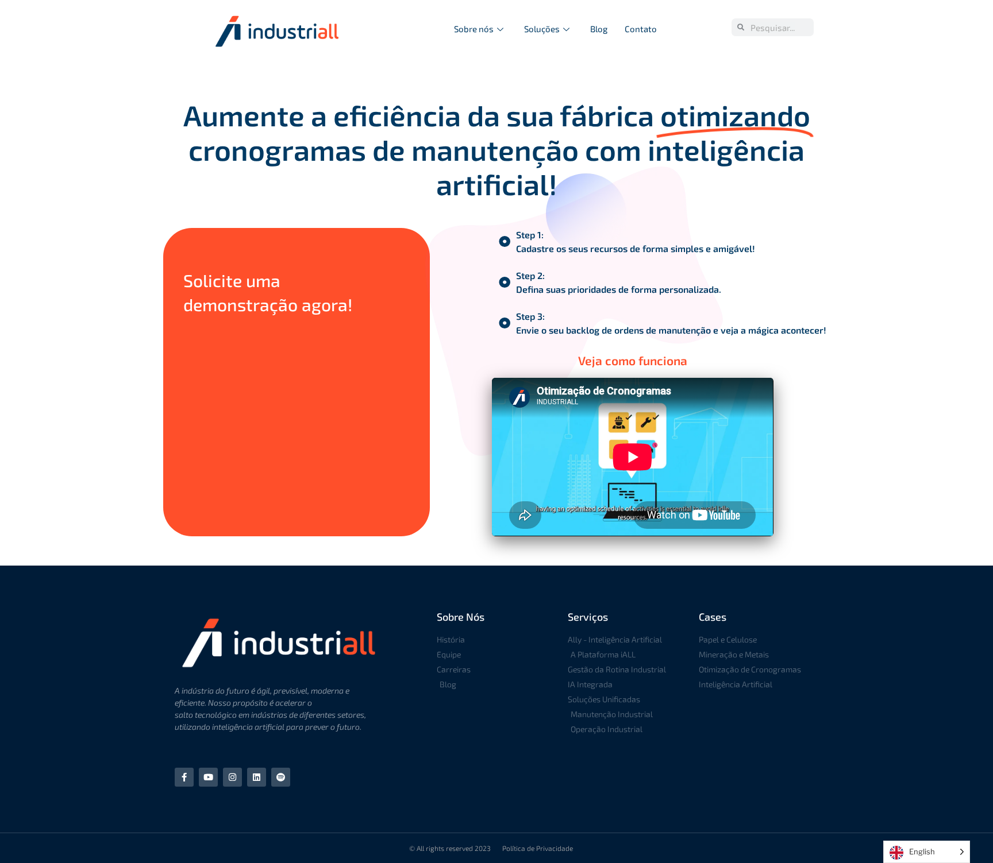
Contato (641, 29)
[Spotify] (280, 777)
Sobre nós (474, 29)
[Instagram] (232, 777)
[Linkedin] (256, 777)
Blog (598, 29)
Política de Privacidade (537, 848)
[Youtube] (208, 777)
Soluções (542, 29)
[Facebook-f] (184, 777)
